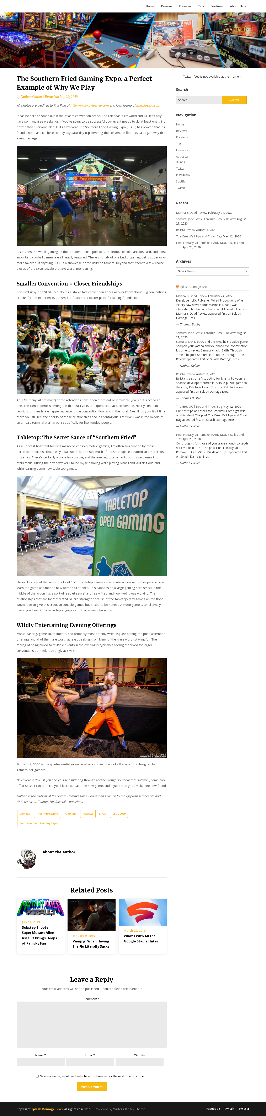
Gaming (70, 814)
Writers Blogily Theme (129, 1109)
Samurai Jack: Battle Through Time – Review (206, 219)
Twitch (180, 188)
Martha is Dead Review (191, 213)
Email (90, 1055)
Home (150, 6)
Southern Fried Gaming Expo (39, 823)
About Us (236, 6)
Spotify (180, 181)
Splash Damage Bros (194, 287)
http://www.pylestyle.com (89, 105)
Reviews (166, 6)
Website (139, 1055)
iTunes (180, 162)
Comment (92, 999)
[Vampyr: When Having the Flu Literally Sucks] (92, 913)
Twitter (181, 168)
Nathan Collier (31, 97)
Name (40, 1055)
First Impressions (47, 814)
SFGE (102, 814)
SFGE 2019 (119, 814)
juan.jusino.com (148, 105)
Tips (201, 6)
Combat (25, 814)
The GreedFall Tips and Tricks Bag (199, 236)
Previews (185, 6)
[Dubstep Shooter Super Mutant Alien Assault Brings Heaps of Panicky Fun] (41, 906)
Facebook (213, 1108)
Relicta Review (185, 230)
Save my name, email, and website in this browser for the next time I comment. (93, 1076)
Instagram (183, 175)
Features (217, 6)
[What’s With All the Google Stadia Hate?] (143, 911)
